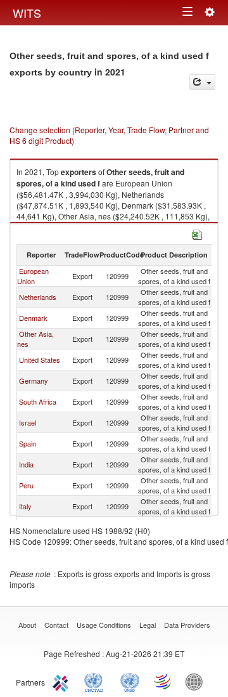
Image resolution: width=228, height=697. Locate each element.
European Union (33, 276)
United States (39, 360)
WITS (27, 12)
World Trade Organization (163, 681)
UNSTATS (129, 681)
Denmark (33, 318)
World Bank (197, 681)
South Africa (37, 401)
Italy (25, 506)
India (26, 464)
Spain (27, 443)
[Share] (202, 82)
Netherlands (37, 297)
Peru (26, 485)
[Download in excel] (197, 233)
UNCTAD (96, 681)
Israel (27, 422)
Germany (33, 380)
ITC (62, 681)
